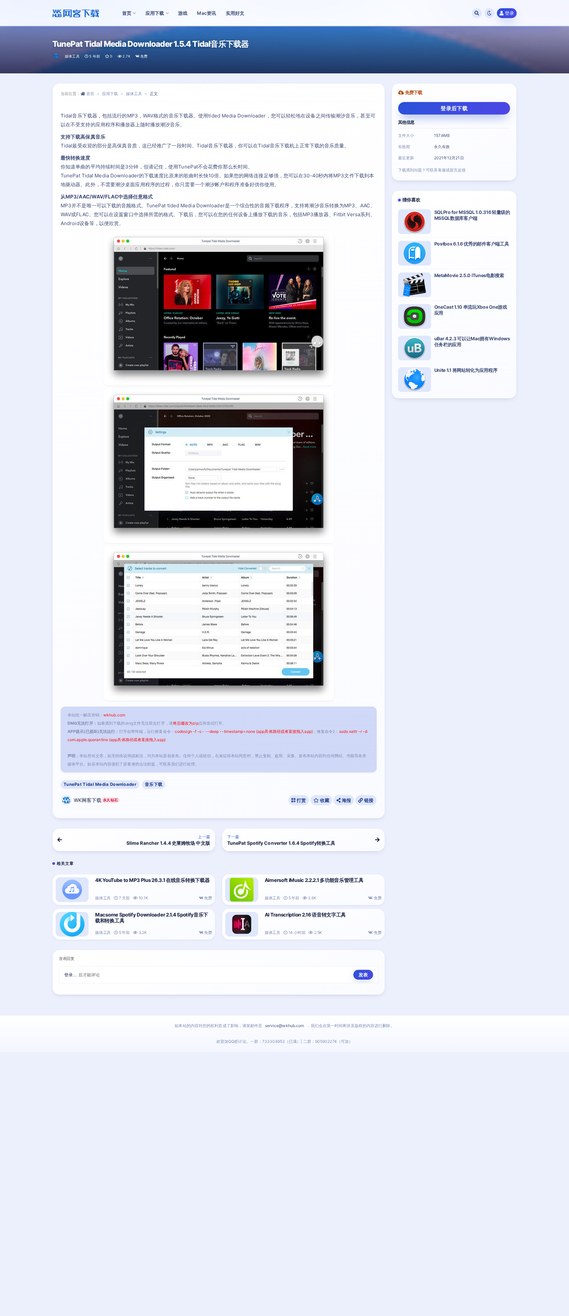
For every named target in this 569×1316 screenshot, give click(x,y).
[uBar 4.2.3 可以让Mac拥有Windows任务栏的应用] (414, 348)
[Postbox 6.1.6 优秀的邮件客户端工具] (414, 253)
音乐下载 (153, 784)
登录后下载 (454, 108)
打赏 (301, 800)
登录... (70, 974)
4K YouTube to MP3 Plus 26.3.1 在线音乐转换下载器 (152, 880)
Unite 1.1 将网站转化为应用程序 (466, 370)
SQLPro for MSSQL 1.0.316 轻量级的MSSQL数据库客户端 (472, 215)
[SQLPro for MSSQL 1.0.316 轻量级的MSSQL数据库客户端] (414, 221)
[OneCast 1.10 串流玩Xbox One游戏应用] (414, 316)
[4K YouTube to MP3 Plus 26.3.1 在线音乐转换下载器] (72, 889)
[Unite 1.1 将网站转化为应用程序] (414, 379)
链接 (368, 800)
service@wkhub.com (284, 1025)
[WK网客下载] (56, 56)
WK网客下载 (96, 800)
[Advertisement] (284, 1185)
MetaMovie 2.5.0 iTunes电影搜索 (469, 275)
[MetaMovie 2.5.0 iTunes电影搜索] (414, 284)
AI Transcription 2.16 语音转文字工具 (305, 915)
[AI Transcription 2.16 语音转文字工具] (241, 924)
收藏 (324, 800)
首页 (90, 93)
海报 (345, 800)
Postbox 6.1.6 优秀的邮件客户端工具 (471, 243)
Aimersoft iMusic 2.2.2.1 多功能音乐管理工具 (314, 880)
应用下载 (110, 93)
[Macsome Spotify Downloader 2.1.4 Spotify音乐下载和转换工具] (72, 924)
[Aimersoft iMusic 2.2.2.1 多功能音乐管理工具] (241, 889)
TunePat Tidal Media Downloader (100, 784)
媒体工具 (72, 56)
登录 (509, 13)
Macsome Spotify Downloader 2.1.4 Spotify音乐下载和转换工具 (151, 918)
